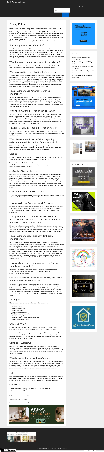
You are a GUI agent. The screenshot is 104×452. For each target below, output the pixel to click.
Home (41, 2)
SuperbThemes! (63, 448)
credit (52, 52)
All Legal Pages (80, 6)
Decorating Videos (43, 6)
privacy (14, 35)
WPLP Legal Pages (24, 399)
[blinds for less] (36, 414)
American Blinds (49, 2)
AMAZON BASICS (69, 6)
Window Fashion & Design (63, 2)
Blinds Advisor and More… (16, 2)
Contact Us (90, 6)
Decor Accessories (85, 2)
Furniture (75, 2)
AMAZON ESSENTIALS (56, 6)
